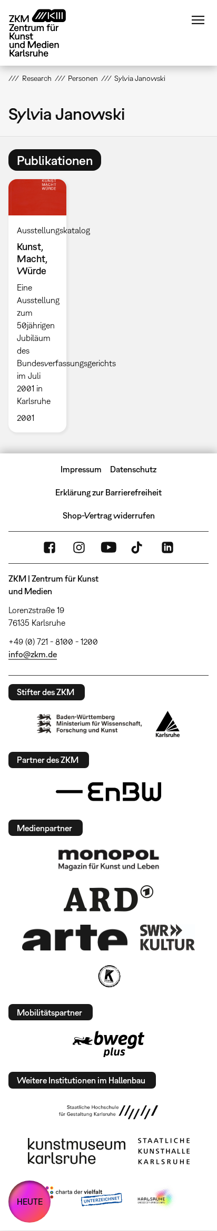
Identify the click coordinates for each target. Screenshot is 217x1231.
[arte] (74, 937)
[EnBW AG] (108, 791)
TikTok (138, 547)
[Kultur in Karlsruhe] (108, 976)
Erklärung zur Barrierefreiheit (108, 492)
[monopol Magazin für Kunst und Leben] (108, 859)
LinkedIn (167, 547)
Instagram (79, 547)
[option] (41, 305)
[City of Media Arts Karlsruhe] (156, 1198)
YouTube (108, 547)
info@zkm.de (32, 654)
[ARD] (108, 898)
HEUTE (30, 1201)
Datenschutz (133, 469)
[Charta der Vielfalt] (81, 1198)
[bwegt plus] (108, 1044)
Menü (198, 20)
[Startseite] (45, 32)
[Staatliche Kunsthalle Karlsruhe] (164, 1151)
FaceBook (49, 547)
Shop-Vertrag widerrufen (109, 515)
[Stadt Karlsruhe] (168, 724)
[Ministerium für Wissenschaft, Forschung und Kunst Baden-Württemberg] (89, 723)
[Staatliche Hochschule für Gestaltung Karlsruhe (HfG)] (108, 1112)
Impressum (81, 469)
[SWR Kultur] (167, 937)
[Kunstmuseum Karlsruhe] (76, 1151)
